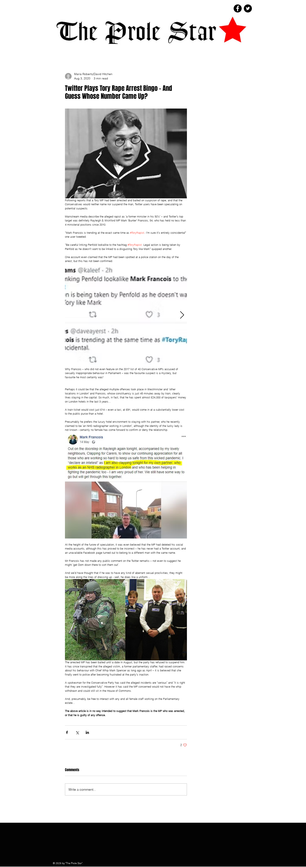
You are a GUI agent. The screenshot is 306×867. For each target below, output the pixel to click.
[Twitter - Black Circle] (248, 8)
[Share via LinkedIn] (87, 732)
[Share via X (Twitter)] (77, 732)
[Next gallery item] (182, 315)
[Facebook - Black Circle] (238, 8)
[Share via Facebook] (67, 732)
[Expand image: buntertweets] (126, 315)
